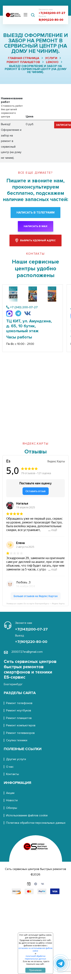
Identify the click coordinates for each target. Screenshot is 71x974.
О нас (10, 766)
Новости (12, 800)
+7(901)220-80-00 (31, 642)
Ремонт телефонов (19, 703)
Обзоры (11, 807)
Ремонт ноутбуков (18, 710)
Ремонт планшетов (23, 62)
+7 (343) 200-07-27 (24, 307)
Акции (10, 792)
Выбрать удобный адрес (38, 240)
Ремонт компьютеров (20, 725)
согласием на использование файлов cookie (35, 949)
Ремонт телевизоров (20, 732)
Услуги (51, 58)
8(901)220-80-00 (51, 19)
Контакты (12, 774)
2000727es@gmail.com (27, 652)
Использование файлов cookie (27, 815)
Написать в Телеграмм (35, 212)
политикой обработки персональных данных (35, 957)
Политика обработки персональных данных (36, 822)
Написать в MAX (35, 226)
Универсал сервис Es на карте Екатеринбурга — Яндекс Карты (35, 604)
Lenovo (52, 62)
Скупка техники (16, 740)
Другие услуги (16, 759)
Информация (17, 783)
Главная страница (23, 58)
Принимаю (35, 970)
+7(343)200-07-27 (52, 13)
